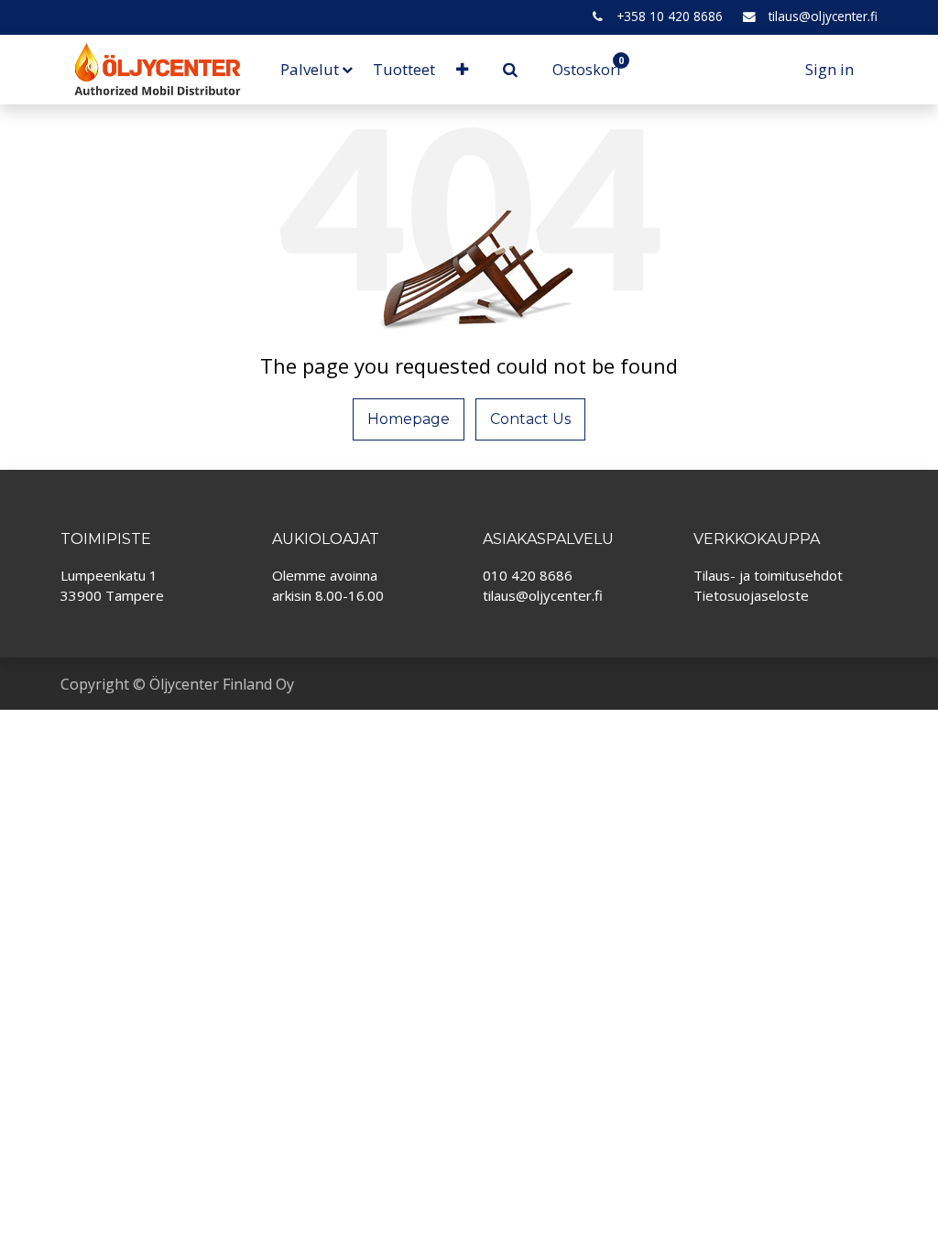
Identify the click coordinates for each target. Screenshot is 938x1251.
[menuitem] (404, 69)
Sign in (829, 69)
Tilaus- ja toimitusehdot (768, 575)
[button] (461, 69)
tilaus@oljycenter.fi (823, 16)
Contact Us (530, 419)
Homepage (408, 419)
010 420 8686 (528, 575)
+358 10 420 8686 (669, 16)
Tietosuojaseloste (751, 595)
